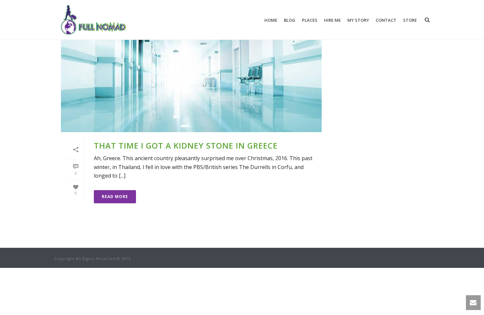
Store (410, 20)
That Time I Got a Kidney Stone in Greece (186, 145)
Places (309, 20)
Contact (386, 20)
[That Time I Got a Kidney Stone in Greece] (191, 74)
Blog (289, 20)
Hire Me (332, 20)
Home (270, 20)
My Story (358, 20)
